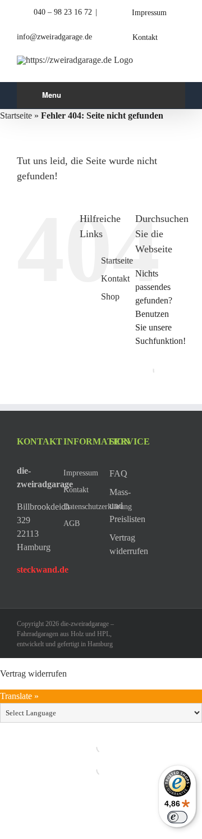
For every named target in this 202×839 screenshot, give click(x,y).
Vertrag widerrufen (33, 673)
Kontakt (115, 278)
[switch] (177, 817)
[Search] (149, 370)
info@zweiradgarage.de (54, 37)
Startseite (16, 115)
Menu (51, 94)
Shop (110, 296)
